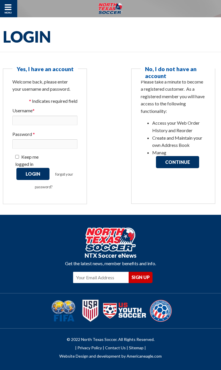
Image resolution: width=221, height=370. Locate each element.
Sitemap (136, 347)
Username (23, 111)
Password (23, 134)
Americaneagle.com (144, 356)
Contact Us (115, 347)
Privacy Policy (89, 347)
